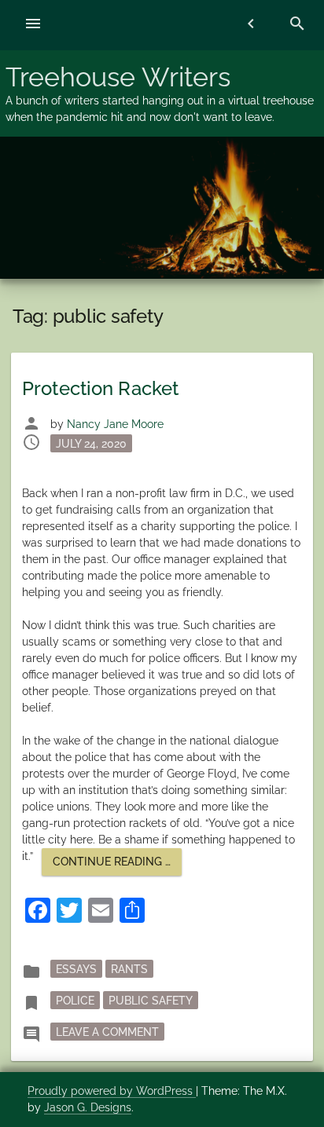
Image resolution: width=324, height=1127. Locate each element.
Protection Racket (100, 388)
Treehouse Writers (118, 77)
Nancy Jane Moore (115, 424)
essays (76, 968)
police (75, 999)
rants (129, 968)
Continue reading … (117, 865)
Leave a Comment (110, 1030)
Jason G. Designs (87, 1107)
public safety (151, 999)
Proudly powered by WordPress (112, 1091)
